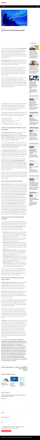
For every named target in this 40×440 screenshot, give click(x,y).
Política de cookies (14, 437)
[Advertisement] (14, 40)
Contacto (8, 437)
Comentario (3, 398)
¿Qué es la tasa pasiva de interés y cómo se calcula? (10, 120)
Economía (2, 28)
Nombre (2, 412)
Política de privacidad (22, 437)
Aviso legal (29, 437)
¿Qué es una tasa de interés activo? (8, 121)
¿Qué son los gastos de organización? (22, 383)
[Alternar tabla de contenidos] (20, 119)
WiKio (4, 2)
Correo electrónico (5, 417)
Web (2, 421)
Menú (4, 6)
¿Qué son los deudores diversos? (5, 383)
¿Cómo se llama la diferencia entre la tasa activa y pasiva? (12, 124)
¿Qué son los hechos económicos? (12, 384)
